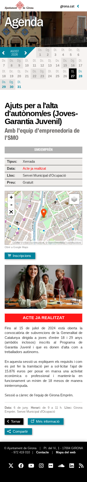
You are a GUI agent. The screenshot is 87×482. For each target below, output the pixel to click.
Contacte (42, 452)
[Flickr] (50, 465)
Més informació (47, 421)
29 (4, 85)
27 (73, 74)
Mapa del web (66, 452)
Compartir (20, 431)
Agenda (24, 23)
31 (19, 85)
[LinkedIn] (71, 465)
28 (80, 74)
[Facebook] (20, 465)
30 (11, 85)
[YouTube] (31, 465)
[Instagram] (41, 465)
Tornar (15, 421)
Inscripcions (21, 256)
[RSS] (81, 465)
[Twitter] (10, 465)
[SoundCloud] (61, 465)
